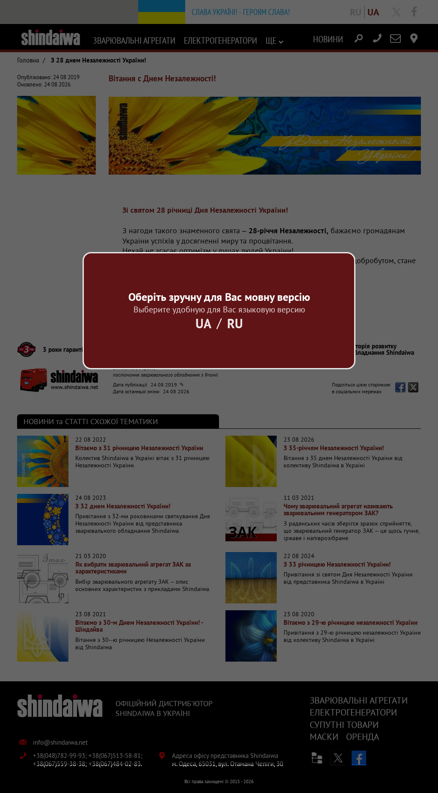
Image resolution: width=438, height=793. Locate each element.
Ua (203, 323)
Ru (235, 323)
